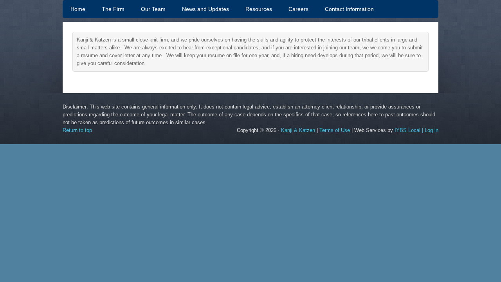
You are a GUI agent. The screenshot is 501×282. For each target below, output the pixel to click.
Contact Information (349, 9)
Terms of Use (334, 130)
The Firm (113, 9)
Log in (431, 130)
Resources (258, 9)
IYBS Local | (410, 130)
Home (77, 9)
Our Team (149, 9)
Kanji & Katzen (298, 130)
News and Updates (205, 9)
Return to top (77, 130)
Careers (298, 9)
